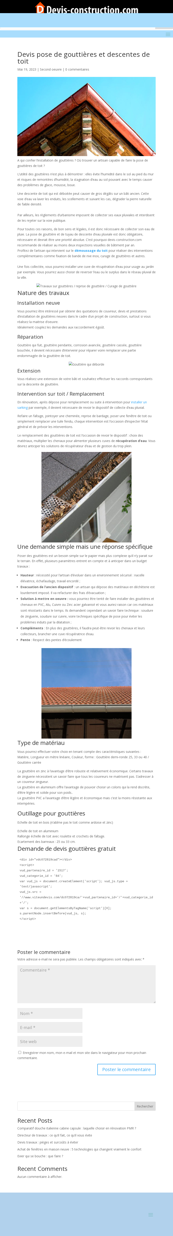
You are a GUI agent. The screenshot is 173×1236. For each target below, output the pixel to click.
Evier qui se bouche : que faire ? (40, 1156)
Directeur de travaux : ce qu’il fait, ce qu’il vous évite (54, 1135)
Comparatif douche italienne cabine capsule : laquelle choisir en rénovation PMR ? (76, 1128)
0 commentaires (77, 69)
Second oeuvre (51, 69)
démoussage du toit (91, 250)
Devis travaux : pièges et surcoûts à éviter (47, 1142)
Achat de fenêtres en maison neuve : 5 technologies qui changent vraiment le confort (79, 1149)
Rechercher (145, 1106)
